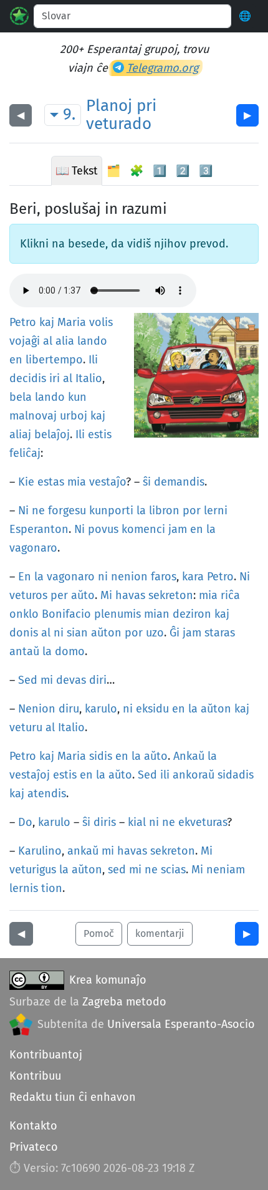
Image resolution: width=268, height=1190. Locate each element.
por (192, 510)
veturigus (32, 869)
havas (130, 595)
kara (193, 576)
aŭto (83, 595)
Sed (27, 680)
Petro (22, 322)
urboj (73, 416)
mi (47, 680)
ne (38, 510)
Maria (71, 322)
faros (163, 576)
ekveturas (202, 822)
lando (92, 341)
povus (103, 529)
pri (146, 105)
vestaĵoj (29, 775)
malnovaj (33, 416)
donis (23, 633)
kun (77, 397)
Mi (106, 595)
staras (219, 633)
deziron (192, 614)
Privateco (33, 1147)
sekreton (170, 595)
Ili (93, 360)
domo (70, 651)
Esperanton (39, 529)
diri (98, 680)
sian (77, 633)
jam (177, 529)
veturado (118, 123)
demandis (179, 482)
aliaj (20, 434)
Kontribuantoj (45, 1055)
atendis (46, 793)
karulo (101, 709)
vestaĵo (107, 482)
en (15, 360)
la (141, 510)
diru (69, 709)
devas (71, 680)
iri (54, 378)
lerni (215, 510)
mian (157, 614)
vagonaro (33, 548)
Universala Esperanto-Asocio (181, 1024)
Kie (26, 482)
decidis (27, 378)
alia (64, 341)
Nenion (36, 709)
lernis (23, 888)
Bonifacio (66, 614)
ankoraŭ (193, 775)
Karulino (40, 851)
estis (100, 434)
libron (164, 510)
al (47, 341)
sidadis (236, 775)
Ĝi (174, 633)
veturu (25, 727)
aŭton (106, 633)
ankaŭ (82, 851)
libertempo (54, 360)
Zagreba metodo (124, 1002)
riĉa (230, 595)
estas (50, 482)
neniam (225, 869)
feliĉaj (25, 453)
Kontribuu (35, 1076)
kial (137, 822)
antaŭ (24, 651)
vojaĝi (24, 341)
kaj (46, 322)
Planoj (109, 105)
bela (20, 397)
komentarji (159, 933)
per (59, 595)
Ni (23, 510)
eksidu (152, 709)
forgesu (67, 510)
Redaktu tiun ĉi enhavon (72, 1097)
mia (76, 482)
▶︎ (247, 115)
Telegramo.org (162, 68)
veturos (28, 595)
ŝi (147, 482)
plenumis (117, 614)
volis (101, 322)
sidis (100, 756)
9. (69, 114)
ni (103, 576)
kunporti (111, 510)
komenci (143, 529)
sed (117, 869)
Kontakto (33, 1126)
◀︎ (20, 115)
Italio (88, 378)
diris (104, 822)
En (24, 576)
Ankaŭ (188, 756)
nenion (129, 576)
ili (165, 775)
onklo (24, 614)
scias (173, 869)
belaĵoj (52, 434)
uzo (155, 633)
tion (51, 888)
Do (25, 822)
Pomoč (99, 933)
